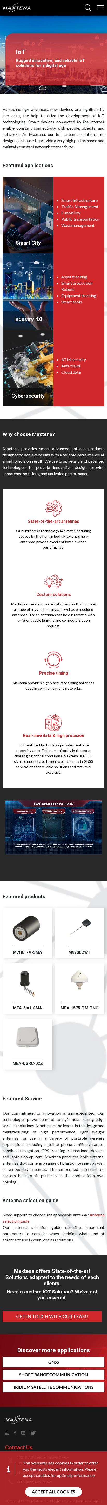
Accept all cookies (53, 1491)
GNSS (53, 1362)
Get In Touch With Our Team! (52, 1316)
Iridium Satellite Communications (53, 1387)
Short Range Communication (53, 1374)
